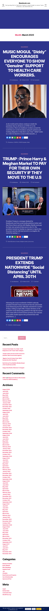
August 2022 (6, 481)
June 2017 (5, 548)
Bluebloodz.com (24, 3)
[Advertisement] (24, 19)
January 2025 (6, 425)
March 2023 (6, 467)
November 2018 (7, 538)
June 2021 (5, 507)
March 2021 (6, 513)
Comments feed (7, 592)
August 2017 (6, 544)
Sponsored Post (7, 579)
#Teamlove (10, 142)
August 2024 (6, 435)
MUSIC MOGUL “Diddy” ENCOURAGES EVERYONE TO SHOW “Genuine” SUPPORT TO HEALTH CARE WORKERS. (24, 63)
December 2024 (7, 427)
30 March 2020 (25, 80)
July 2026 (5, 391)
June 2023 (5, 462)
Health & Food (6, 569)
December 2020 (7, 519)
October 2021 (6, 500)
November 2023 (7, 452)
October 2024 (6, 431)
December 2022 (7, 473)
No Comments (36, 80)
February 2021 (7, 515)
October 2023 (6, 454)
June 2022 (5, 485)
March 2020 (6, 536)
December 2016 (7, 551)
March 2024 (6, 444)
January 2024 (6, 448)
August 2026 (6, 389)
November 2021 (7, 498)
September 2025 (7, 410)
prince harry (31, 241)
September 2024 (7, 433)
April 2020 (5, 534)
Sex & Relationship (8, 577)
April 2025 (5, 420)
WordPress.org (7, 594)
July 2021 (5, 506)
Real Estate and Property (9, 575)
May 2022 (5, 486)
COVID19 (16, 142)
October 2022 (6, 477)
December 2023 (7, 450)
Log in (4, 589)
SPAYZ (4, 377)
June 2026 (5, 393)
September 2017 (7, 542)
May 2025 (5, 418)
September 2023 (7, 456)
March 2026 (6, 399)
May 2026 (5, 395)
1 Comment (36, 281)
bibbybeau (15, 80)
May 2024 (5, 441)
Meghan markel (24, 241)
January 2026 (6, 402)
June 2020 (6, 530)
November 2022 (7, 475)
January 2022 (6, 494)
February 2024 (7, 446)
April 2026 (5, 397)
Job (4, 571)
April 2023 (5, 465)
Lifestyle (5, 573)
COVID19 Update (22, 142)
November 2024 (7, 429)
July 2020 (5, 528)
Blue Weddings (7, 567)
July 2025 (5, 414)
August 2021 (6, 504)
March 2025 (6, 422)
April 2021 (5, 511)
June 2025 (5, 416)
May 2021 (5, 509)
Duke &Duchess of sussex (14, 241)
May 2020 (5, 532)
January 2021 (6, 517)
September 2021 (7, 502)
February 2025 (7, 423)
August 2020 (6, 527)
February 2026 (7, 401)
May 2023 (5, 464)
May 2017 (5, 549)
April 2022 (5, 488)
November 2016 (7, 553)
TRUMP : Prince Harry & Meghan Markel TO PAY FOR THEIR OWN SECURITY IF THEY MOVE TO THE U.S (24, 168)
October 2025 (6, 408)
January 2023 (6, 471)
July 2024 (5, 437)
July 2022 (5, 483)
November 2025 (7, 406)
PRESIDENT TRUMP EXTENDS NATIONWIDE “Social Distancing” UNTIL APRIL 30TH (24, 267)
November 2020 (7, 521)
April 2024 (5, 443)
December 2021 (7, 496)
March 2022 (6, 490)
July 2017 (5, 546)
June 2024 (5, 439)
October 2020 (6, 523)
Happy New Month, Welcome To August (13, 367)
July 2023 (5, 460)
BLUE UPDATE (24, 46)
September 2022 (7, 479)
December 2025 (7, 404)
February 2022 (7, 492)
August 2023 (6, 458)
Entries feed (6, 590)
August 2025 (6, 412)
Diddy (28, 142)
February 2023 (7, 469)
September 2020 (7, 525)
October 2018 (6, 540)
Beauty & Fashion (7, 563)
